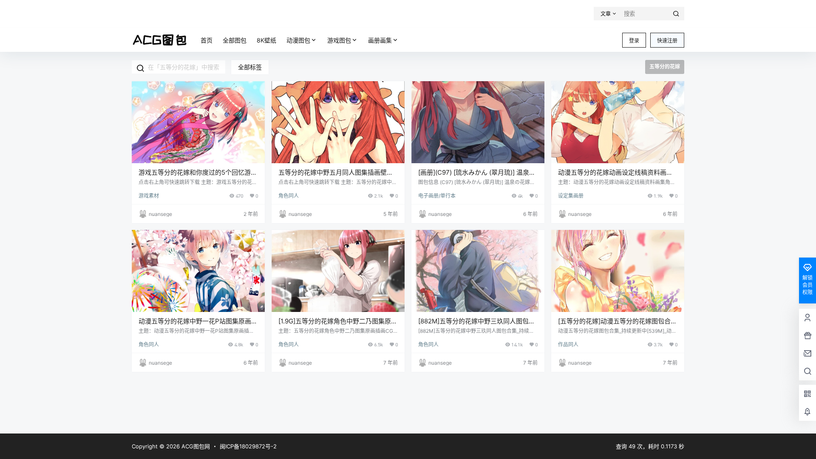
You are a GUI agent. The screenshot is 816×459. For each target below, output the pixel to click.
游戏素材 (149, 196)
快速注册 (667, 40)
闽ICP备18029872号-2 (248, 446)
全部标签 (250, 67)
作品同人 (568, 344)
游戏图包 (339, 40)
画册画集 (380, 40)
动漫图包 (298, 40)
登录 (634, 40)
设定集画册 (571, 196)
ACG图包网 (195, 446)
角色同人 (288, 196)
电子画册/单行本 (437, 196)
